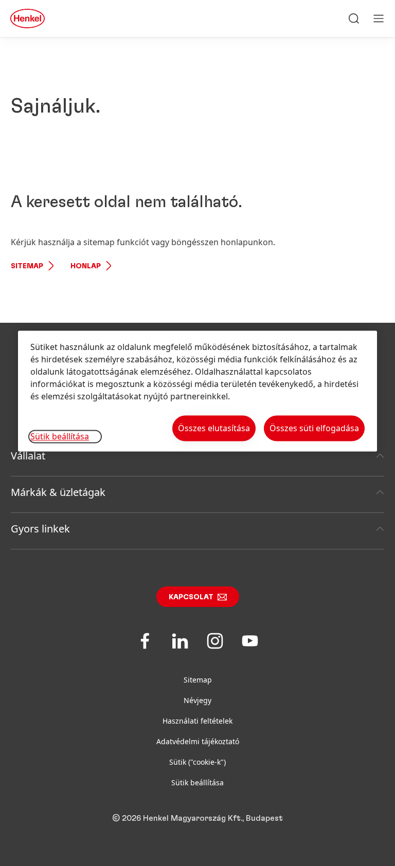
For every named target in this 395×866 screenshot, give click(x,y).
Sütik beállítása (197, 782)
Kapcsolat (191, 597)
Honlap (85, 266)
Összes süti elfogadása (314, 428)
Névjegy (197, 700)
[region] (197, 390)
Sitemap (27, 266)
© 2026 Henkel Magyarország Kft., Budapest (197, 818)
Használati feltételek (197, 721)
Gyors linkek (40, 529)
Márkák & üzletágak (58, 492)
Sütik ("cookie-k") (197, 762)
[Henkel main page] (27, 18)
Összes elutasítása (214, 428)
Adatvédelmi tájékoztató (197, 741)
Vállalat (28, 456)
